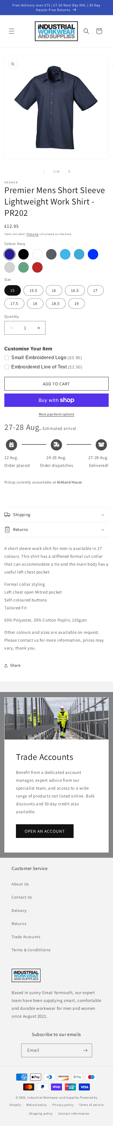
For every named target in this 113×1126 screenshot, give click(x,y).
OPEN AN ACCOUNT (45, 831)
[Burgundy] (37, 267)
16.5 (75, 290)
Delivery (19, 910)
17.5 (14, 303)
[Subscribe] (85, 1050)
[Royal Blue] (93, 254)
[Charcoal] (51, 254)
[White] (37, 254)
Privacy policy (63, 1105)
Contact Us (22, 897)
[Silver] (9, 267)
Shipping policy (41, 1113)
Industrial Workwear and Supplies (53, 1097)
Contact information (74, 1113)
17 (95, 290)
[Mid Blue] (79, 254)
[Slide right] (69, 171)
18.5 (56, 303)
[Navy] (9, 254)
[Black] (23, 254)
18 (35, 303)
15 (12, 290)
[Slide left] (43, 171)
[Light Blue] (65, 254)
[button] (11, 31)
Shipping (32, 234)
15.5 (33, 290)
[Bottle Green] (23, 267)
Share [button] (15, 665)
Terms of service (91, 1105)
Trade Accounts (26, 936)
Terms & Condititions (31, 949)
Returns (19, 923)
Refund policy (36, 1105)
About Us (20, 884)
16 (54, 290)
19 (76, 303)
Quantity (11, 316)
